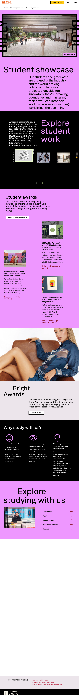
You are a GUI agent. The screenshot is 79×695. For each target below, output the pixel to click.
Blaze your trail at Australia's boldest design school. (47, 685)
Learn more (36, 412)
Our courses (47, 511)
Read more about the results (12, 298)
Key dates (46, 529)
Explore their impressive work (51, 267)
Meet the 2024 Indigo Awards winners (50, 321)
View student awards (17, 217)
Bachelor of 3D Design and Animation (43, 682)
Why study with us (32, 8)
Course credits (48, 520)
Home (6, 8)
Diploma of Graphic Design (40, 680)
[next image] (41, 183)
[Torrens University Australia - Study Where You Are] (7, 2)
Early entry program (50, 524)
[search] (68, 2)
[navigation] (75, 2)
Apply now (57, 2)
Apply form (47, 516)
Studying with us (16, 8)
